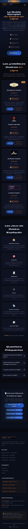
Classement (4, 468)
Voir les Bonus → (14, 53)
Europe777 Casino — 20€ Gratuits (14, 405)
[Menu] (25, 5)
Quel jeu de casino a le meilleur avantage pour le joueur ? (14, 363)
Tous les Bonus (5, 470)
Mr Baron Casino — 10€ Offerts (14, 413)
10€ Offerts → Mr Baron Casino (9, 488)
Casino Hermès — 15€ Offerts (14, 410)
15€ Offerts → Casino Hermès (9, 484)
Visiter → (9, 108)
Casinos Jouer (5, 505)
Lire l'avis (18, 108)
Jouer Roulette (6, 501)
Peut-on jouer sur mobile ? (14, 375)
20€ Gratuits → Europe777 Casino (10, 481)
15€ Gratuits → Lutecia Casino (9, 491)
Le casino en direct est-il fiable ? (14, 369)
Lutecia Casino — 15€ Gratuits (14, 417)
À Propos (4, 473)
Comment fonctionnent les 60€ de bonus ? (14, 356)
